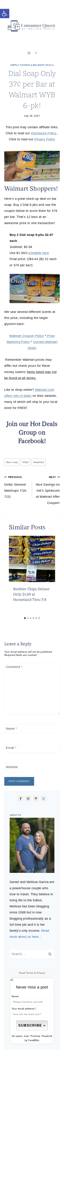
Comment (14, 667)
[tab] (25, 618)
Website (12, 767)
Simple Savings (20, 65)
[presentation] (32, 559)
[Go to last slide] (14, 575)
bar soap (12, 462)
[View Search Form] (36, 53)
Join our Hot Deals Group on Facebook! (32, 432)
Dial (26, 462)
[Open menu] (29, 53)
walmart (38, 462)
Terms (29, 972)
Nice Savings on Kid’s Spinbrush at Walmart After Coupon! (48, 490)
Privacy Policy (44, 139)
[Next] (49, 575)
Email (11, 748)
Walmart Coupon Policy (26, 336)
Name (11, 728)
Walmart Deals (43, 65)
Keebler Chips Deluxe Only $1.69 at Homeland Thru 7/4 (31, 594)
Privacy (41, 972)
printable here (38, 253)
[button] (4, 13)
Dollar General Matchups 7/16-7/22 (15, 487)
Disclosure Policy (44, 133)
